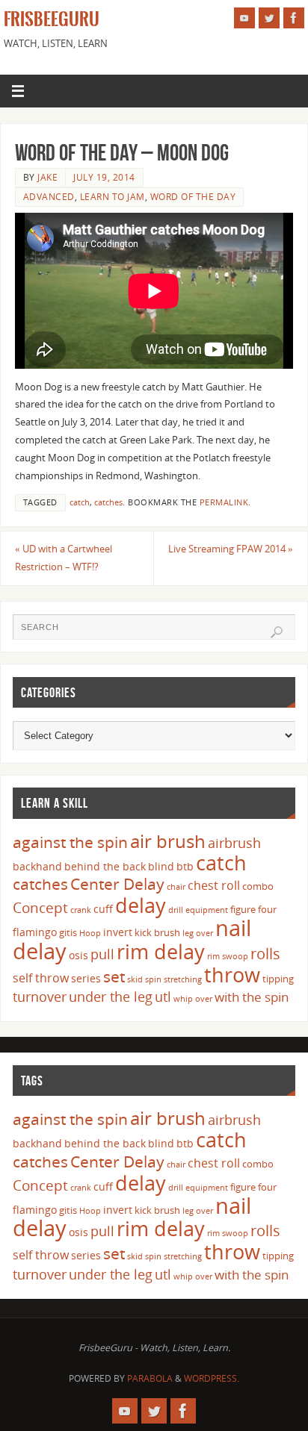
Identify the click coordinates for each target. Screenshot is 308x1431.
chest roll (214, 885)
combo (258, 886)
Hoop (90, 933)
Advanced (49, 196)
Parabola (150, 1378)
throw (232, 974)
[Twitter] (269, 17)
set (114, 976)
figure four (253, 909)
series (86, 978)
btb (185, 866)
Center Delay (117, 883)
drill (175, 910)
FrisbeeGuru (51, 19)
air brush (168, 841)
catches (108, 502)
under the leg (111, 997)
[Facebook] (293, 17)
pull (102, 954)
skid (135, 979)
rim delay (161, 951)
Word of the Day (193, 196)
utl (163, 997)
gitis (68, 932)
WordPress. (211, 1378)
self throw (41, 978)
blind (161, 866)
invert (117, 932)
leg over (197, 933)
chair (176, 887)
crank (80, 910)
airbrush (234, 843)
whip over (192, 999)
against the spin (70, 842)
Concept (40, 907)
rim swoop (227, 956)
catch (80, 502)
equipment (206, 910)
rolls (265, 954)
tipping (278, 978)
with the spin (252, 997)
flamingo (35, 932)
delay (140, 905)
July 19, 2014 (104, 177)
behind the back (105, 866)
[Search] (276, 632)
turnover (40, 997)
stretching (183, 979)
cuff (103, 909)
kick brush (157, 932)
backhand (37, 866)
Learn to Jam (112, 196)
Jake (47, 177)
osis (78, 955)
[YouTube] (244, 17)
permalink (224, 502)
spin (153, 979)
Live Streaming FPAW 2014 (230, 549)
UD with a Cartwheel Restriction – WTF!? (63, 558)
